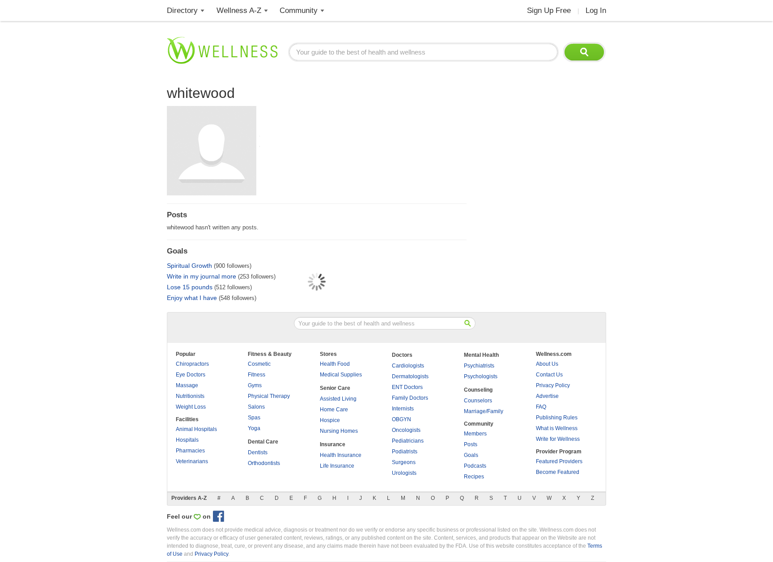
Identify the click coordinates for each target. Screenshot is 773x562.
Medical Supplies (341, 375)
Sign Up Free (549, 10)
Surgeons (404, 462)
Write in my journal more (201, 276)
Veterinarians (192, 461)
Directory (182, 10)
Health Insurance (340, 455)
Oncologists (406, 430)
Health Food (335, 364)
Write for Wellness (558, 439)
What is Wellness (557, 428)
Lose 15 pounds (189, 287)
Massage (187, 385)
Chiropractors (192, 364)
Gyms (255, 385)
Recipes (474, 476)
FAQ (541, 407)
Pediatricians (408, 441)
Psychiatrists (479, 366)
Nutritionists (190, 396)
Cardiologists (408, 366)
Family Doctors (410, 398)
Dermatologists (410, 376)
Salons (256, 407)
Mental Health (481, 355)
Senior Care (335, 388)
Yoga (254, 428)
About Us (547, 364)
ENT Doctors (407, 387)
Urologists (404, 473)
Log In (596, 10)
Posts (470, 444)
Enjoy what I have (192, 297)
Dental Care (263, 442)
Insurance (332, 444)
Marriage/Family (483, 411)
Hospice (330, 420)
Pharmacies (190, 451)
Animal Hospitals (196, 429)
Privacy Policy (553, 385)
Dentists (258, 452)
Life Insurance (337, 466)
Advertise (547, 396)
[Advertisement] (539, 138)
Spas (254, 417)
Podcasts (475, 466)
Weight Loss (191, 407)
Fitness (256, 375)
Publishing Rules (557, 417)
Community (299, 10)
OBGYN (401, 419)
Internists (403, 409)
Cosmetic (259, 364)
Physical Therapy (269, 396)
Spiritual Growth (189, 265)
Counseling (478, 390)
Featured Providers (559, 461)
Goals (471, 455)
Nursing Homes (339, 431)
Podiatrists (404, 451)
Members (475, 434)
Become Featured (557, 472)
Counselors (478, 400)
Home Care (334, 409)
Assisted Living (338, 399)
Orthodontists (264, 463)
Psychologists (480, 376)
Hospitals (187, 440)
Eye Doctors (190, 375)
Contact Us (549, 375)
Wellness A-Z (239, 10)
